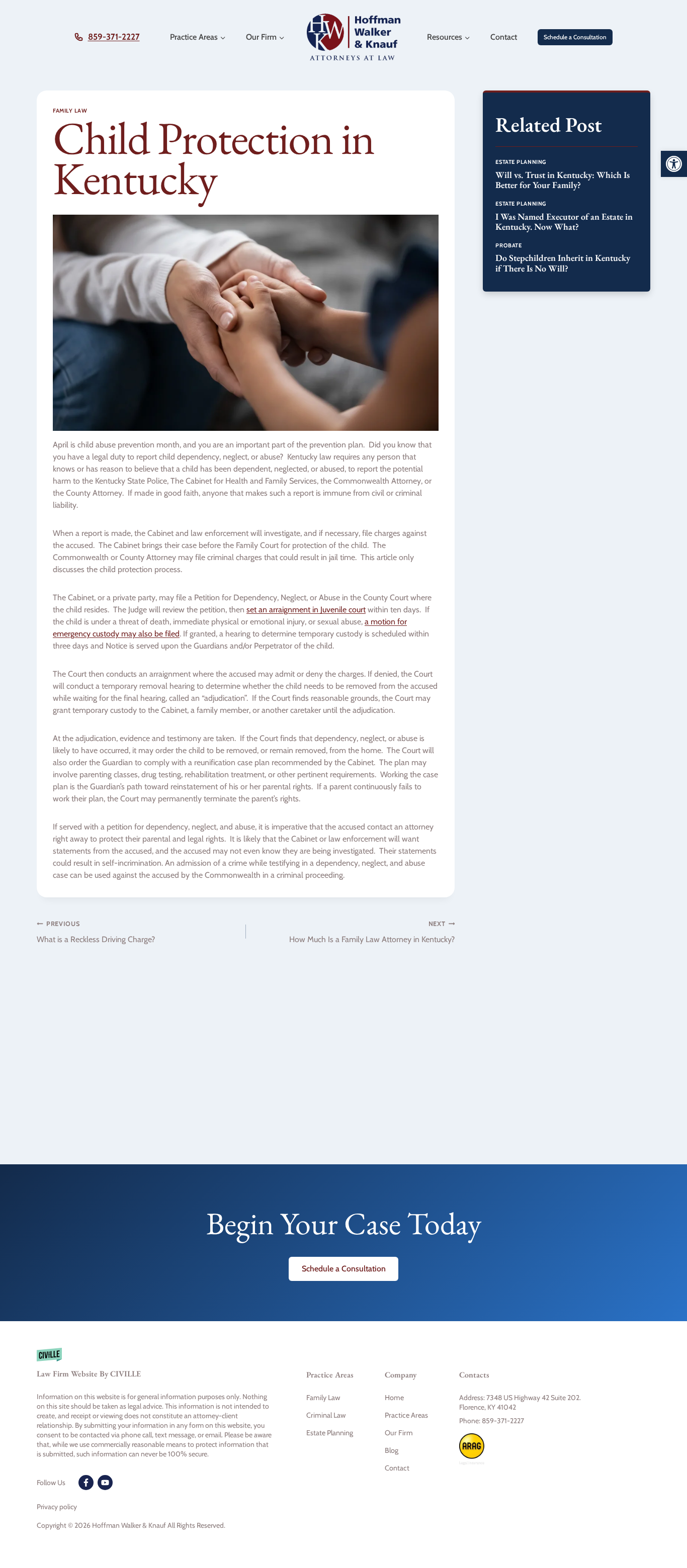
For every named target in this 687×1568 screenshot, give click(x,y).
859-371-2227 (114, 37)
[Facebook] (86, 1482)
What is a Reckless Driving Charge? (96, 932)
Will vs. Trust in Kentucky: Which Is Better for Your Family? (562, 180)
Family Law (70, 110)
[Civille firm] (155, 1368)
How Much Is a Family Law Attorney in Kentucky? (372, 932)
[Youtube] (105, 1482)
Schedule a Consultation (575, 37)
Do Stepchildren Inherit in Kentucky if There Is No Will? (562, 263)
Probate (508, 245)
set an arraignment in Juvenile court (306, 609)
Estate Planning (520, 161)
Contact (503, 37)
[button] (674, 164)
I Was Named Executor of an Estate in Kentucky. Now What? (564, 222)
